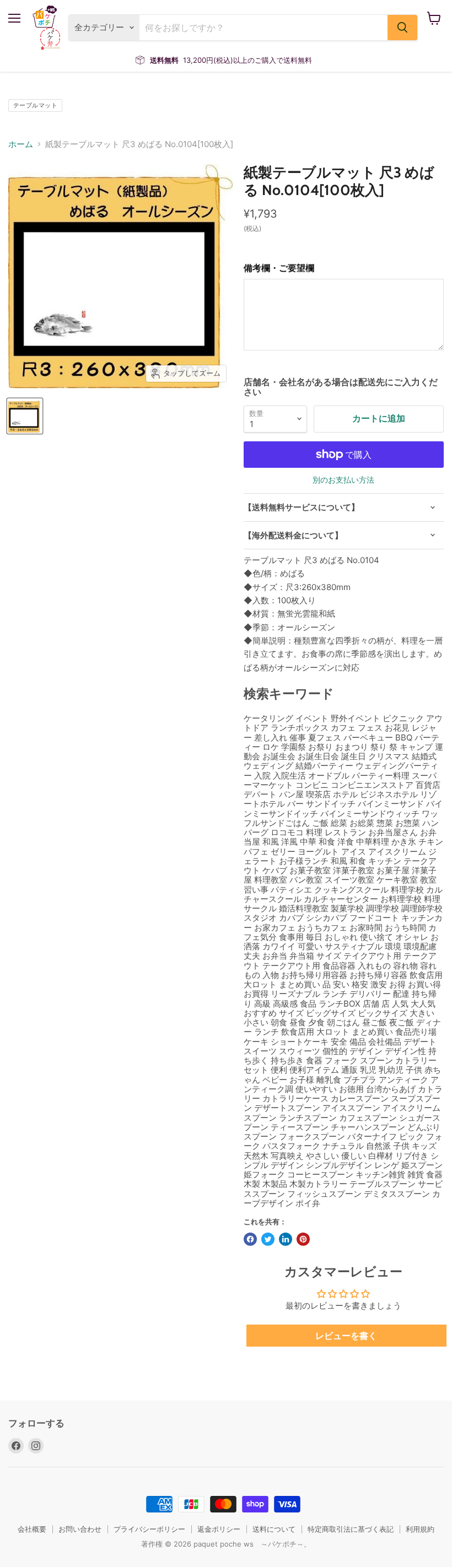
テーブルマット (35, 105)
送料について (273, 1529)
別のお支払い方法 (343, 479)
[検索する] (402, 27)
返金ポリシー (218, 1529)
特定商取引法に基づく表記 (351, 1529)
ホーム (20, 144)
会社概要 (32, 1529)
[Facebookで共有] (250, 1239)
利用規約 (420, 1529)
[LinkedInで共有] (285, 1239)
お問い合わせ (79, 1529)
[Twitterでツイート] (268, 1239)
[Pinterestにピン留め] (303, 1239)
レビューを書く (346, 1335)
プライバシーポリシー (149, 1529)
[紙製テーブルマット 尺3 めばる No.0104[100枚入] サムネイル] (24, 416)
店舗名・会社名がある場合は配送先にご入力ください (341, 387)
